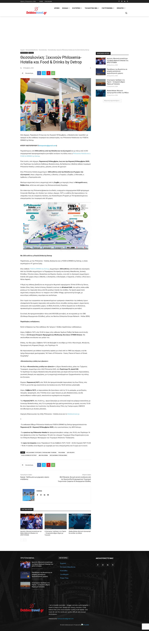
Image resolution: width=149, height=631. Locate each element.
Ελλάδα (23, 528)
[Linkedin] (124, 1)
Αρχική (22, 50)
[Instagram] (122, 1)
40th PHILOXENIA (43, 455)
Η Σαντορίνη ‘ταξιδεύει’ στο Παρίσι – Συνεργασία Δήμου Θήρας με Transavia (55, 533)
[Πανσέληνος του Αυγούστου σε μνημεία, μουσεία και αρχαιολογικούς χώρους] (101, 71)
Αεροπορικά (48, 528)
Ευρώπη (63, 563)
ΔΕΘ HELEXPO (70, 452)
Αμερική (71, 528)
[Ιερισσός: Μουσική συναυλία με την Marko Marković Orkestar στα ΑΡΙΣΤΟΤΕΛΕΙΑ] (31, 521)
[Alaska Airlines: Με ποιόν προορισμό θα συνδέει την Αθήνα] (80, 521)
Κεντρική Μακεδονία (32, 50)
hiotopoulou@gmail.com (65, 619)
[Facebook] (119, 1)
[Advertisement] (74, 31)
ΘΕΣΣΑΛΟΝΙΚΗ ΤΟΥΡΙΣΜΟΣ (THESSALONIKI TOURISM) (41, 452)
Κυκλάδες (63, 571)
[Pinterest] (48, 73)
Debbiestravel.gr (73, 414)
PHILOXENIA (61, 452)
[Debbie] (28, 495)
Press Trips (64, 578)
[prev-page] (21, 540)
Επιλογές (31, 52)
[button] (126, 13)
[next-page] (25, 540)
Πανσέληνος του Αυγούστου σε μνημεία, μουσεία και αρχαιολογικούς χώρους (117, 71)
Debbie (39, 491)
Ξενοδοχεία (64, 574)
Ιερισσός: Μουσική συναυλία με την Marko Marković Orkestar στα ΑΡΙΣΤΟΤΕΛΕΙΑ (31, 533)
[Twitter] (127, 1)
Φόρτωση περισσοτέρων (111, 100)
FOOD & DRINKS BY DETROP (29, 455)
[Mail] (48, 494)
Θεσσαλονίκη (43, 50)
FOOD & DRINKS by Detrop (39, 269)
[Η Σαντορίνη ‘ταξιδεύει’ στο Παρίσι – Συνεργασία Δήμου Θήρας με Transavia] (56, 521)
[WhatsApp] (53, 73)
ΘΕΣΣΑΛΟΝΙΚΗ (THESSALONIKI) (58, 455)
